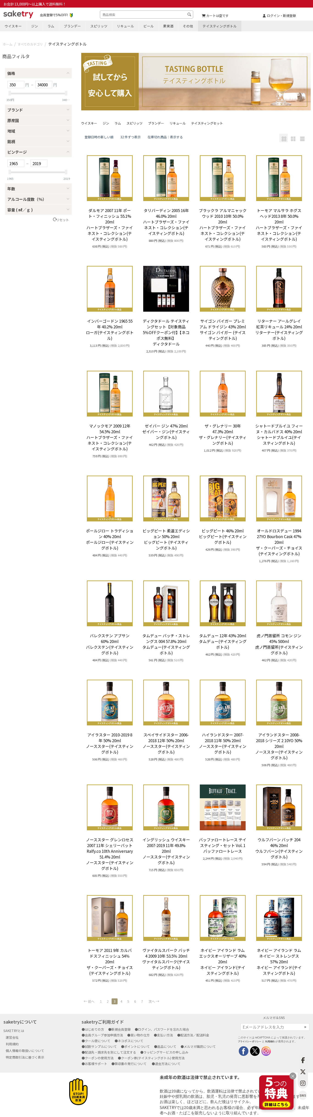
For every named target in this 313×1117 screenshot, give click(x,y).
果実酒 (168, 26)
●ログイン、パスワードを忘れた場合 (163, 1029)
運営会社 (12, 1037)
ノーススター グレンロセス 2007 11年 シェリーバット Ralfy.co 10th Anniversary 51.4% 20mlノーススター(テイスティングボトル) (109, 854)
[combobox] (146, 15)
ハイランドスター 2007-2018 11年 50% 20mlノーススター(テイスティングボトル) (222, 743)
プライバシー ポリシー (249, 1041)
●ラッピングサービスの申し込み (166, 1052)
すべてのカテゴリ (30, 44)
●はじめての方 (94, 1029)
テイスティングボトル (220, 26)
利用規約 (12, 1044)
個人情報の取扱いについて (25, 1050)
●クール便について (98, 1040)
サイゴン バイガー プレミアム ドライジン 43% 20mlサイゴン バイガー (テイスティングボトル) (222, 329)
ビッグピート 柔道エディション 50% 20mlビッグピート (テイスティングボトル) (166, 539)
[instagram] (266, 1050)
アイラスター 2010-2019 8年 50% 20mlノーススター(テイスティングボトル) (109, 743)
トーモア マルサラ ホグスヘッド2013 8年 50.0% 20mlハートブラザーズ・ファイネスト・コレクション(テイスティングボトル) (279, 224)
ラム (50, 26)
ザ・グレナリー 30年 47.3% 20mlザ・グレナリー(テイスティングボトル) (223, 434)
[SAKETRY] (243, 1050)
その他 (188, 26)
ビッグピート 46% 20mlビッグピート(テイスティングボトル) (223, 536)
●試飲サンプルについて (101, 1046)
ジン (34, 26)
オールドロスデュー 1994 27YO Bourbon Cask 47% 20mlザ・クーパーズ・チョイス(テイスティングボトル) (279, 542)
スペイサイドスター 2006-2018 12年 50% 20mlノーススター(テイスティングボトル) (166, 743)
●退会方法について (168, 1063)
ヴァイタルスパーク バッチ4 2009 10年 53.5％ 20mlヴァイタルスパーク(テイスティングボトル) (166, 958)
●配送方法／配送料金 (194, 1035)
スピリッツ (98, 26)
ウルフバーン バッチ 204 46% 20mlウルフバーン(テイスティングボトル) (279, 848)
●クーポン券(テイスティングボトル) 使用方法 (153, 1058)
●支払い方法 (165, 1035)
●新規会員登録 (121, 1029)
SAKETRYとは (13, 1030)
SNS (302, 1095)
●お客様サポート (96, 1063)
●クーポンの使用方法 (99, 1058)
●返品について (167, 1046)
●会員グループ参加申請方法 (104, 1035)
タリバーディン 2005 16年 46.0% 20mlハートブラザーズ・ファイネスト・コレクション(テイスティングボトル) (166, 221)
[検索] (189, 15)
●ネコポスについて (131, 1040)
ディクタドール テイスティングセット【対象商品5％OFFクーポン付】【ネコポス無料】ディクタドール (166, 332)
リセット (62, 219)
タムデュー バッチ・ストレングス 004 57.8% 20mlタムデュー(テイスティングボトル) (166, 644)
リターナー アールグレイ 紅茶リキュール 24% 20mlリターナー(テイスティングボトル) (279, 329)
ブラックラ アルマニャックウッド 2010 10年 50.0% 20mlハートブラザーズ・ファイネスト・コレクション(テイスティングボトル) (223, 224)
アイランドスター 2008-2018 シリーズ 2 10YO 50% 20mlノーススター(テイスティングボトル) (279, 746)
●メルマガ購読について (200, 1046)
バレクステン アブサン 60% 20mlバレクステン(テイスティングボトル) (109, 644)
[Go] (305, 1027)
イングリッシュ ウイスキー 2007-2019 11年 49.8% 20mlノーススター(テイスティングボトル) (166, 851)
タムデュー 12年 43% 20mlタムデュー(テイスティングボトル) (223, 641)
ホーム (7, 44)
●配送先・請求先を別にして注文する (110, 1052)
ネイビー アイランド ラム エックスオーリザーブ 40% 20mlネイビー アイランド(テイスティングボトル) (222, 961)
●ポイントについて (137, 1046)
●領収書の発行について (130, 1063)
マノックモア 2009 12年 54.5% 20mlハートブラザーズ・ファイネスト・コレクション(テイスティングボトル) (109, 437)
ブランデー (72, 26)
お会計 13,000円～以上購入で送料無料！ (34, 3)
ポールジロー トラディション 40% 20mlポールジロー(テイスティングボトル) (110, 539)
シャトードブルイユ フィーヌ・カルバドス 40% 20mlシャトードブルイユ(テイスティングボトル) (279, 434)
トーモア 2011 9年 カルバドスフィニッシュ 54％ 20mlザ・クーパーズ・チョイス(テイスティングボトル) (110, 961)
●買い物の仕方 (140, 1035)
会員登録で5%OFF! (54, 15)
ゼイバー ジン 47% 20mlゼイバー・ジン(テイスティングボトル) (166, 431)
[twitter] (254, 1050)
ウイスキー (13, 26)
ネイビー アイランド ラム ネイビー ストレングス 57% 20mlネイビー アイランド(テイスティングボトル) (279, 961)
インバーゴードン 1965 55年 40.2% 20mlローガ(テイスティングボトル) (110, 329)
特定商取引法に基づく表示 (25, 1057)
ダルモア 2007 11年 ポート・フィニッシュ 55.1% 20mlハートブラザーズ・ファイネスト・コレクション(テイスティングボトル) (109, 224)
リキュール (125, 26)
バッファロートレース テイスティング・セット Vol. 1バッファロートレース (222, 845)
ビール (148, 26)
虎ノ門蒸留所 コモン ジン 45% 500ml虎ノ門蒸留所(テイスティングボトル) (279, 644)
